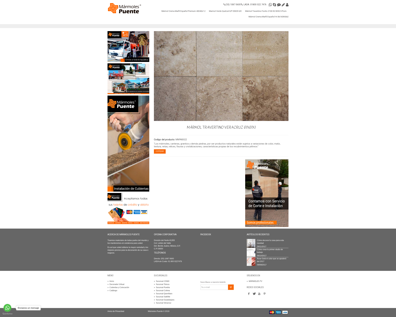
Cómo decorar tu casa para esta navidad (270, 241)
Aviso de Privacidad (116, 311)
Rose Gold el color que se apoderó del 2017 (271, 260)
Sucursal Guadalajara (164, 300)
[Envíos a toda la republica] (128, 46)
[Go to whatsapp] (7, 308)
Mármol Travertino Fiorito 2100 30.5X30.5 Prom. (266, 11)
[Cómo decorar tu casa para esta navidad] (251, 243)
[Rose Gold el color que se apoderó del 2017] (251, 261)
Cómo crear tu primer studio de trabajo (270, 250)
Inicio (111, 281)
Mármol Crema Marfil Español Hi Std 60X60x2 (268, 16)
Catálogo (112, 290)
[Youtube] (259, 294)
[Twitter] (254, 294)
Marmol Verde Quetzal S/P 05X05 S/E (225, 11)
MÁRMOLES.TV (254, 281)
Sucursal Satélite (162, 297)
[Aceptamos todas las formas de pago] (128, 208)
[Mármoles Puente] (124, 8)
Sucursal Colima (162, 290)
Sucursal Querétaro (163, 294)
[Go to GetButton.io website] (7, 314)
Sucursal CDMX (161, 281)
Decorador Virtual (116, 284)
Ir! (231, 287)
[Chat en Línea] (279, 5)
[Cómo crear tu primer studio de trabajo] (251, 252)
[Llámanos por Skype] (275, 5)
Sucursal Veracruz (162, 303)
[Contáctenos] (128, 79)
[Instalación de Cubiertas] (128, 143)
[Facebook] (249, 294)
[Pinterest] (265, 294)
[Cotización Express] (284, 5)
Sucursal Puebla (162, 287)
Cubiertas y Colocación (118, 287)
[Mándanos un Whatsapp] (271, 5)
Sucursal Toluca (161, 284)
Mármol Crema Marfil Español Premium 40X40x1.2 (183, 11)
